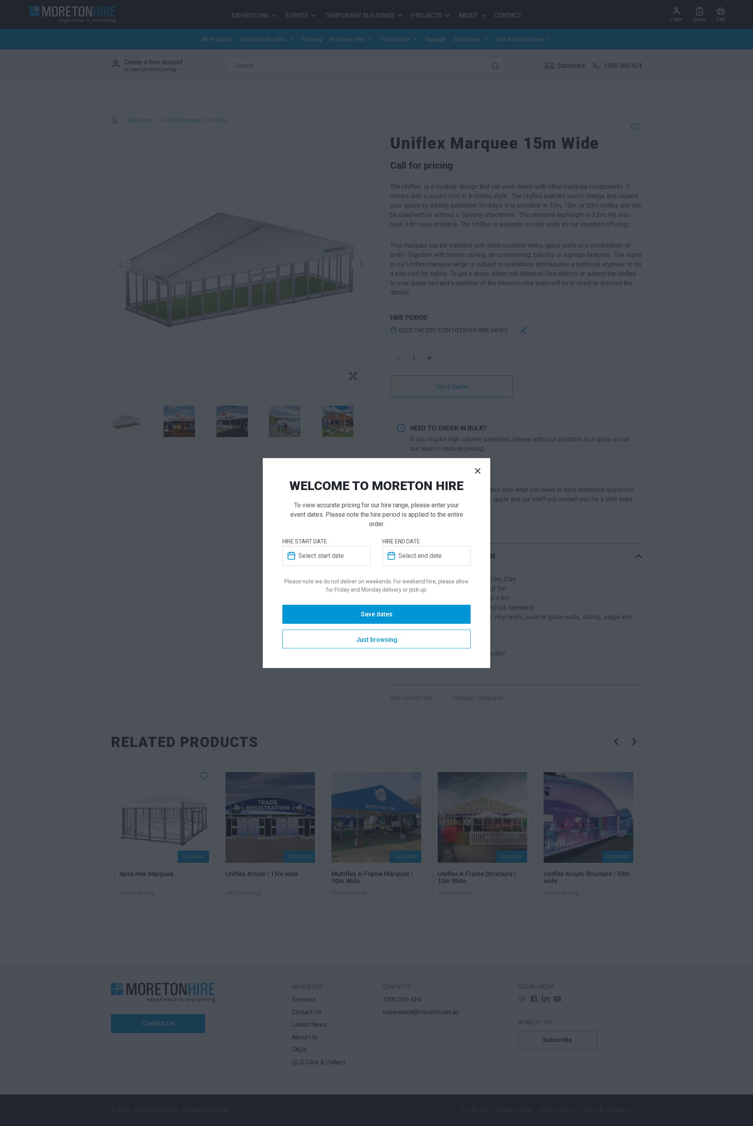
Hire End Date (401, 541)
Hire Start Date (304, 541)
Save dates (377, 614)
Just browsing (376, 639)
